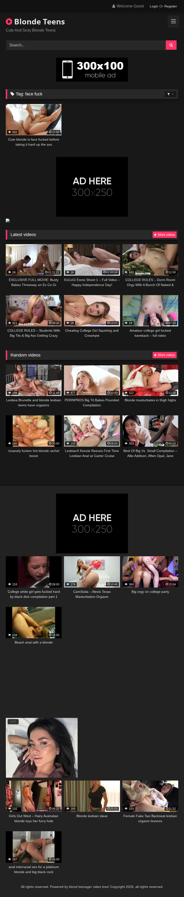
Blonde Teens (38, 21)
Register (170, 6)
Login (154, 6)
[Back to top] (169, 882)
